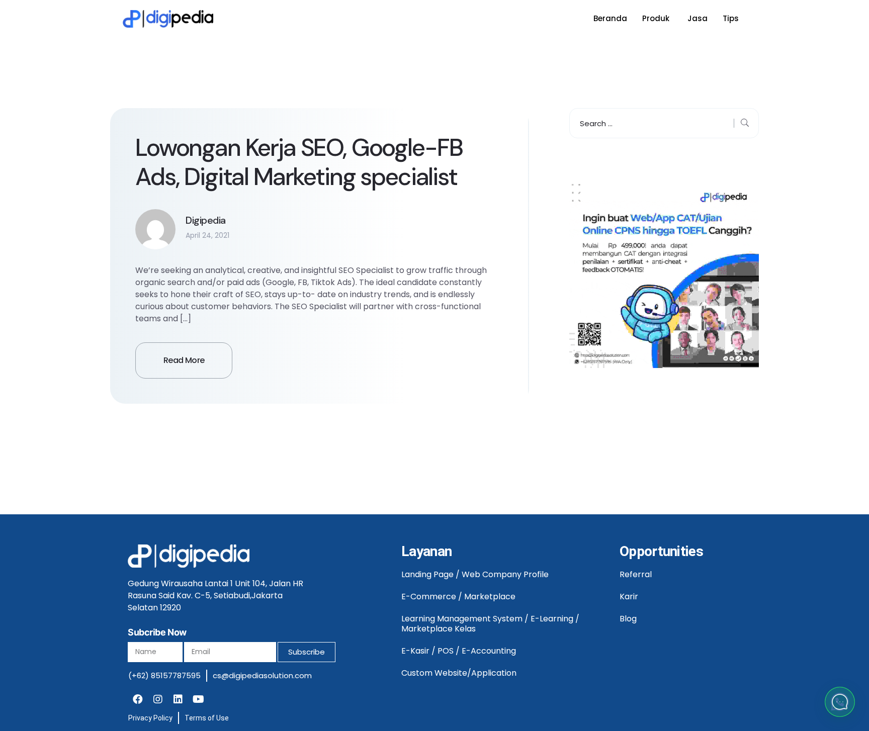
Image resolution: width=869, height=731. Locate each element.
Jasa (697, 18)
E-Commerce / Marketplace (458, 596)
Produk (655, 18)
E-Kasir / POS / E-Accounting (458, 651)
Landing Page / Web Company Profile (475, 574)
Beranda (610, 18)
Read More (183, 360)
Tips (731, 18)
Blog (628, 618)
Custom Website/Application (458, 673)
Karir (629, 596)
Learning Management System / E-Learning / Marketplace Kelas (490, 623)
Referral (636, 574)
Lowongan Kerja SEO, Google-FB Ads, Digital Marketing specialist (298, 162)
